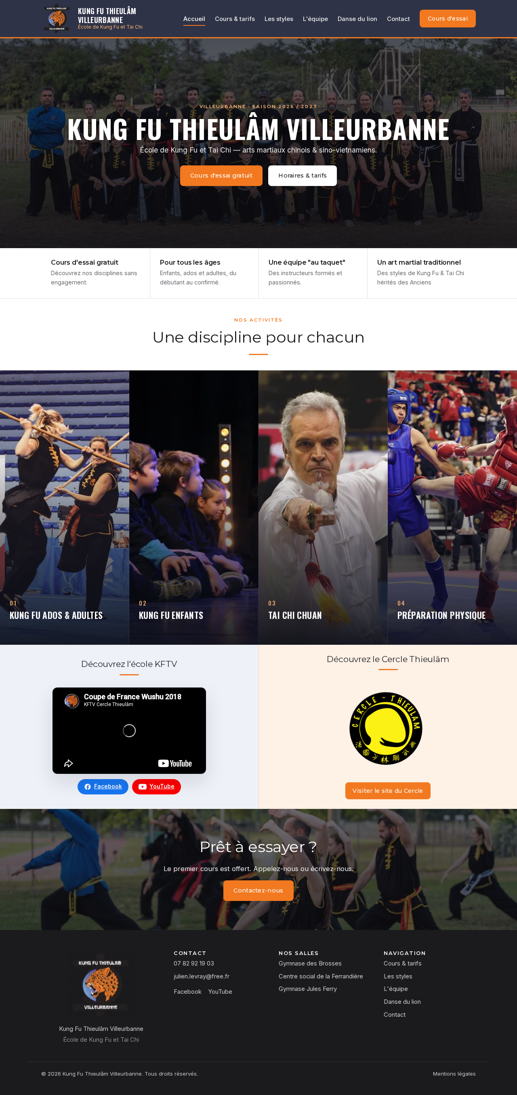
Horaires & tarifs (302, 175)
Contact (398, 19)
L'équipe (315, 19)
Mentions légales (454, 1073)
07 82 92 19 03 (194, 963)
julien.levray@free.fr (201, 976)
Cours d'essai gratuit (221, 175)
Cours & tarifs (235, 19)
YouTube (161, 786)
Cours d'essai (448, 18)
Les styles (279, 19)
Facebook (108, 786)
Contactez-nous (258, 890)
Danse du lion (357, 19)
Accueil (194, 19)
